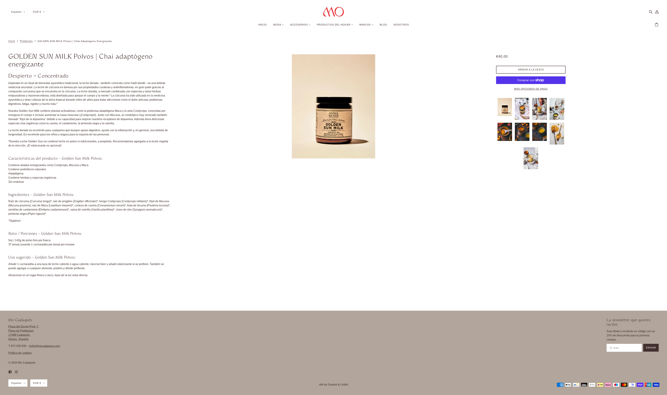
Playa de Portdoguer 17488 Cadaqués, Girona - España (21, 335)
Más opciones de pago (531, 88)
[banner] (333, 11)
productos (26, 41)
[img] (651, 11)
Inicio (11, 41)
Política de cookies (20, 352)
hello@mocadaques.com (44, 345)
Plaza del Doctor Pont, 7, (23, 326)
